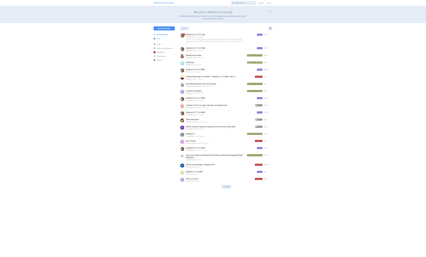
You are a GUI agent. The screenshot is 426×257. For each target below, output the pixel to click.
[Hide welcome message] (270, 11)
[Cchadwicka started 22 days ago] (182, 135)
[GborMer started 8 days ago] (182, 56)
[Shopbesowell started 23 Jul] (182, 156)
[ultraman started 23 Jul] (182, 85)
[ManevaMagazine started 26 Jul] (182, 128)
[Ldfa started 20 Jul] (182, 149)
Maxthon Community (164, 2)
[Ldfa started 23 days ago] (182, 99)
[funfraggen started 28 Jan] (182, 166)
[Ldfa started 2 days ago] (182, 36)
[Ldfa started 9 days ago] (182, 49)
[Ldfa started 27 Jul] (182, 113)
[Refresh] (270, 28)
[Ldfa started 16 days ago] (182, 70)
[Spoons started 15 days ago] (182, 78)
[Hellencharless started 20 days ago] (182, 120)
